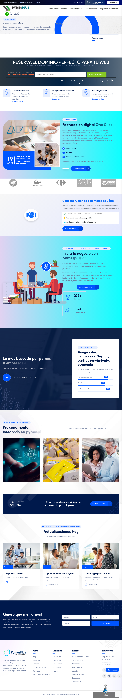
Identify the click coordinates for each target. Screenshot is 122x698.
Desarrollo (7, 567)
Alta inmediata (78, 168)
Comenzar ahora (99, 504)
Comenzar (56, 99)
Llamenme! (105, 623)
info (18, 505)
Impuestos (87, 567)
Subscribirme (112, 670)
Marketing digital (76, 9)
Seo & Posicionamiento (58, 9)
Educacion (76, 678)
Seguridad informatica (109, 9)
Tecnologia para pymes (97, 573)
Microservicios (91, 9)
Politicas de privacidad (41, 674)
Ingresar (113, 2)
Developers (37, 671)
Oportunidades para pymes (60, 573)
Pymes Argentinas (11, 2)
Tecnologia (76, 682)
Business (47, 567)
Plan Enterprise (58, 664)
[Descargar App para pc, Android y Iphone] (75, 2)
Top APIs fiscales (15, 573)
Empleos (36, 664)
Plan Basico (57, 657)
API (39, 2)
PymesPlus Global (39, 667)
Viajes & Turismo (78, 674)
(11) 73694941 (15, 15)
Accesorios (57, 667)
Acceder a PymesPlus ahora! (25, 377)
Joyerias (75, 671)
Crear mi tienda (18, 102)
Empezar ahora (70, 229)
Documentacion (27, 2)
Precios (55, 671)
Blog (34, 657)
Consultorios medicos (80, 657)
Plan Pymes (57, 660)
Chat (106, 695)
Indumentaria (77, 667)
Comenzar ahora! (85, 287)
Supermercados (78, 664)
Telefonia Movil (77, 660)
